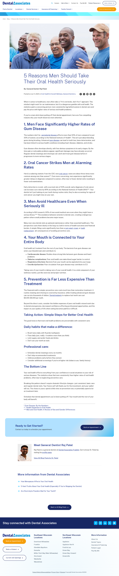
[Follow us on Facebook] (96, 523)
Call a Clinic (64, 3)
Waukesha (37, 559)
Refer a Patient (108, 3)
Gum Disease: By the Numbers (37, 406)
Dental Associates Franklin (68, 450)
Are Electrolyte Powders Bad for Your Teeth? (38, 491)
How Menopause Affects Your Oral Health (37, 481)
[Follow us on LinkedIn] (105, 523)
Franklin (37, 544)
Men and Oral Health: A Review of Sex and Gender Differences (50, 410)
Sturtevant (38, 556)
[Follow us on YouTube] (114, 523)
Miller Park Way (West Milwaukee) (46, 553)
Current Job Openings (13, 558)
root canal (69, 228)
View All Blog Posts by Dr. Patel (46, 458)
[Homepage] (16, 3)
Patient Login (96, 548)
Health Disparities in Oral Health (38, 408)
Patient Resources (94, 3)
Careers (56, 3)
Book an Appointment (106, 9)
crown (75, 228)
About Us (94, 539)
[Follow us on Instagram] (100, 523)
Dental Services (31, 9)
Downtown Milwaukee (41, 542)
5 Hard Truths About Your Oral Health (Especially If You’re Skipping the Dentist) (51, 486)
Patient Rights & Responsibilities (42, 572)
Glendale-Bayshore (40, 547)
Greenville (66, 556)
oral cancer (63, 174)
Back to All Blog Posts (58, 507)
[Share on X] (84, 94)
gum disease (54, 140)
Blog (8, 19)
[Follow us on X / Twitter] (110, 523)
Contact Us (74, 3)
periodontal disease (49, 135)
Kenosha (37, 550)
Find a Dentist (7, 9)
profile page (47, 452)
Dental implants (56, 295)
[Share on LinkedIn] (87, 94)
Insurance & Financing (49, 9)
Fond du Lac (67, 547)
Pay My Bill (83, 3)
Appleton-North (68, 544)
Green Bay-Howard (69, 553)
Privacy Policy (55, 572)
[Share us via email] (94, 94)
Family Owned (66, 9)
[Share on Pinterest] (91, 94)
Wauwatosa (38, 562)
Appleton (66, 542)
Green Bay (66, 550)
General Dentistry (69, 94)
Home (4, 19)
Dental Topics (96, 542)
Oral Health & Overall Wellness (51, 94)
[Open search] (51, 3)
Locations (18, 9)
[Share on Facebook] (81, 94)
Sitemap (62, 572)
